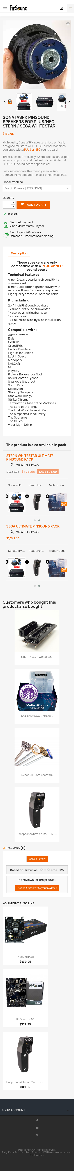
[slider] (36, 86)
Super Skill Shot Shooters (37, 775)
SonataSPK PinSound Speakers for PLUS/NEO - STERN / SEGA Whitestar (16, 485)
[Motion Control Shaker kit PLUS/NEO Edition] (57, 502)
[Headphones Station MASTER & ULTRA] (37, 502)
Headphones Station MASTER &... (37, 834)
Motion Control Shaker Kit (57, 485)
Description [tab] (19, 253)
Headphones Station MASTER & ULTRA (37, 485)
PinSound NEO (25, 1019)
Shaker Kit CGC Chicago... (37, 715)
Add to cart (33, 204)
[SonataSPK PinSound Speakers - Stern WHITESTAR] (16, 502)
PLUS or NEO (32, 150)
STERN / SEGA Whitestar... (37, 656)
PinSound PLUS (25, 956)
